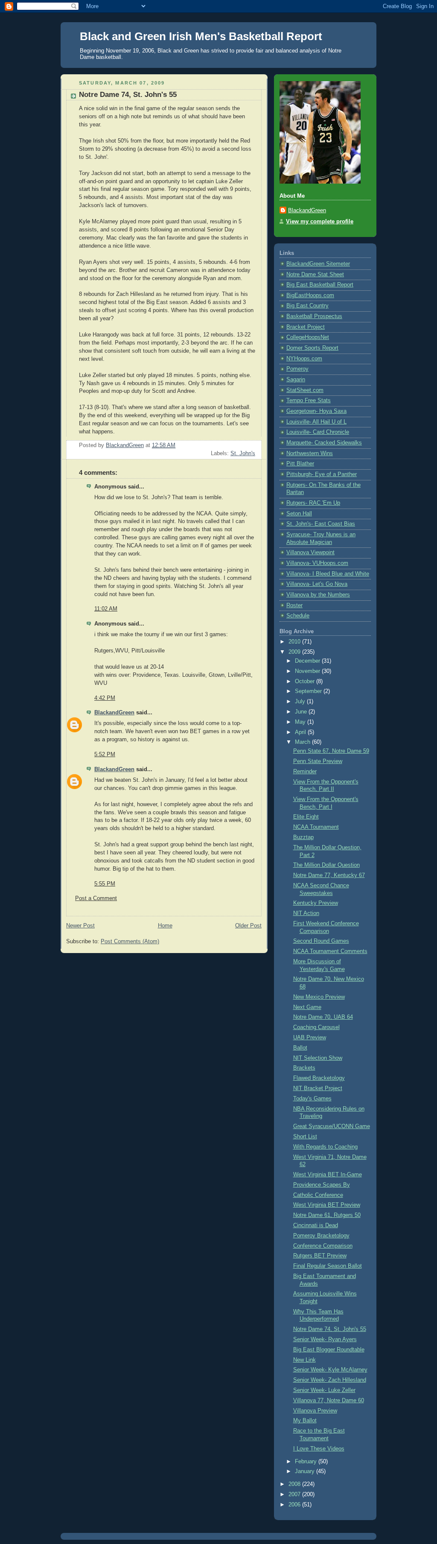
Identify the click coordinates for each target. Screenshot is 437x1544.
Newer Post (80, 926)
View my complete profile (319, 222)
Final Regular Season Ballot (327, 1266)
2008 (295, 1484)
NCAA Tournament (316, 827)
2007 (295, 1494)
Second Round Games (321, 941)
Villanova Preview (315, 1411)
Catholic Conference (318, 1195)
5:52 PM (104, 754)
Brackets (304, 1068)
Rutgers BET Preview (320, 1256)
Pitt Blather (300, 464)
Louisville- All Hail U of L (316, 422)
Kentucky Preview (315, 903)
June (302, 712)
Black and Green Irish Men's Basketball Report (201, 36)
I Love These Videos (318, 1449)
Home (165, 926)
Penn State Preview (317, 761)
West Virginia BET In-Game (327, 1175)
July (301, 702)
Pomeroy (297, 369)
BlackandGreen (114, 713)
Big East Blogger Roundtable (328, 1350)
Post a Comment (96, 898)
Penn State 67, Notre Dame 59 (331, 751)
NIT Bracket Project (317, 1088)
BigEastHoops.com (310, 295)
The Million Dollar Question (326, 865)
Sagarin (295, 380)
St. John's (242, 453)
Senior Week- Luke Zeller (324, 1390)
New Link (304, 1360)
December (308, 661)
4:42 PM (104, 698)
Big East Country (307, 306)
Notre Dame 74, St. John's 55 (329, 1329)
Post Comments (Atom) (130, 942)
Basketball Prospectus (314, 316)
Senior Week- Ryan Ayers (325, 1339)
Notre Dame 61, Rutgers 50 (327, 1215)
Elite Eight (306, 817)
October (305, 681)
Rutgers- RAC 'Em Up (313, 503)
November (308, 671)
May (301, 722)
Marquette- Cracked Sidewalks (324, 443)
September (309, 691)
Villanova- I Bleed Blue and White (327, 574)
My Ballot (305, 1421)
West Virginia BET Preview (326, 1205)
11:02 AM (105, 609)
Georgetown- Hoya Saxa (316, 411)
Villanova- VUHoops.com (317, 563)
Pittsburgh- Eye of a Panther (321, 474)
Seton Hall (299, 514)
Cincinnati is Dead (315, 1225)
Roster (294, 605)
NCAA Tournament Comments (330, 951)
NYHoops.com (304, 359)
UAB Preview (309, 1038)
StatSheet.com (304, 390)
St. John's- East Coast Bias (320, 524)
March (303, 742)
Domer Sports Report (312, 348)
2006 (295, 1505)
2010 (295, 642)
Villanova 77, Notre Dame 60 (328, 1401)
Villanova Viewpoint (310, 553)
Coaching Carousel (316, 1027)
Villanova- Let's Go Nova (316, 584)
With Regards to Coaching (325, 1147)
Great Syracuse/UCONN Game (331, 1126)
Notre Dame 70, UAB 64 (323, 1017)
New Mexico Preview (319, 997)
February (306, 1462)
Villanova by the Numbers (318, 595)
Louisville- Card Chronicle (317, 432)
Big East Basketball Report (319, 285)
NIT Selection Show (317, 1058)
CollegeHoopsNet (307, 337)
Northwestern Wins (309, 453)
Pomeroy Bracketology (321, 1236)
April (301, 732)
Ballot (300, 1048)
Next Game (307, 1007)
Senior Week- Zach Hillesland (329, 1380)
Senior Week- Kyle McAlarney (330, 1370)
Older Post (248, 926)
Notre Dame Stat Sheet (315, 275)
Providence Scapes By (321, 1185)
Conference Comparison (323, 1246)
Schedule (297, 616)
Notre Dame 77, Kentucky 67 (329, 875)
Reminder (305, 772)
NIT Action (306, 913)
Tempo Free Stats (308, 401)
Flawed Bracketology (319, 1078)
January (305, 1471)
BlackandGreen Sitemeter (318, 264)
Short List (305, 1137)
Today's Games (312, 1099)
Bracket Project (305, 327)
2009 (295, 652)
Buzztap (303, 837)
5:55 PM (104, 884)
